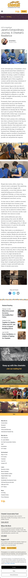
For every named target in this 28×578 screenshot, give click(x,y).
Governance (4, 446)
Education (3, 427)
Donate (24, 11)
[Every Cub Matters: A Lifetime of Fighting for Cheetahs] (22, 335)
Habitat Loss (4, 478)
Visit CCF (3, 461)
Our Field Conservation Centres (8, 442)
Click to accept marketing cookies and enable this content (14, 277)
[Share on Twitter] (14, 293)
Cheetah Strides (5, 495)
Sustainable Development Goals (8, 480)
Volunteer (14, 400)
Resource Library (14, 386)
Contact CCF (4, 463)
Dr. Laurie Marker (5, 440)
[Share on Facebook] (10, 293)
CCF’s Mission (4, 437)
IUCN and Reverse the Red (7, 482)
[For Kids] (17, 11)
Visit (14, 414)
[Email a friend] (18, 293)
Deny (14, 571)
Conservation (4, 423)
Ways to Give (4, 454)
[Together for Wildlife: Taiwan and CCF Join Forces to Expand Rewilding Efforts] (22, 324)
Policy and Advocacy (6, 429)
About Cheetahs (5, 471)
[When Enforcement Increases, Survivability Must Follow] (22, 313)
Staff (2, 444)
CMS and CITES (5, 484)
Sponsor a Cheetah (11, 548)
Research (3, 425)
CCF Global (3, 448)
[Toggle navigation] (2, 11)
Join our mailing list (14, 369)
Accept (14, 567)
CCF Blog (8, 16)
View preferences (14, 574)
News (2, 16)
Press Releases (5, 497)
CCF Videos (4, 486)
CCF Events (4, 456)
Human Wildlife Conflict (6, 473)
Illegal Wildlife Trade (6, 475)
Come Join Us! (4, 522)
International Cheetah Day (7, 431)
